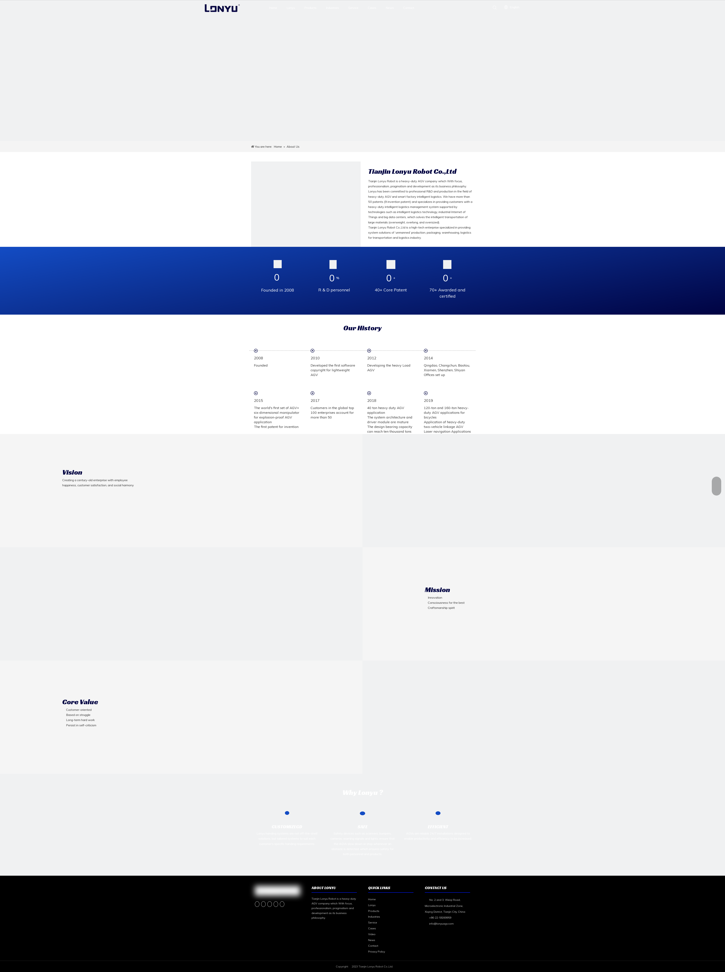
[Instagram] (282, 904)
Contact (408, 8)
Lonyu (291, 8)
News (390, 8)
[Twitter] (269, 904)
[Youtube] (276, 904)
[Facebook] (257, 904)
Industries (332, 8)
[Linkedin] (263, 904)
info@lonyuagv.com (441, 923)
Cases (372, 8)
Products (310, 8)
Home (273, 8)
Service (353, 8)
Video (372, 934)
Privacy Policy (376, 951)
